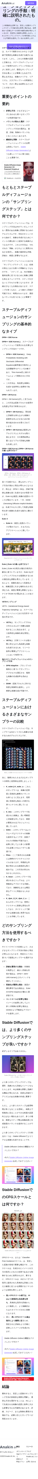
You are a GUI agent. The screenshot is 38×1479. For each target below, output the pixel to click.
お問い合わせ (31, 1461)
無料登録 (31, 3)
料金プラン (20, 1461)
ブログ (28, 1451)
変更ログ (19, 1459)
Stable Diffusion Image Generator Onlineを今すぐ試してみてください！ (17, 1379)
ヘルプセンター (32, 1454)
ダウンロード (21, 1451)
